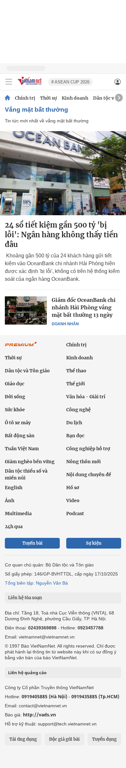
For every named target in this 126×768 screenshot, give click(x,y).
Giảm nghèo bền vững (30, 462)
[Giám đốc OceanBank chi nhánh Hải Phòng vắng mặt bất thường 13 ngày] (26, 310)
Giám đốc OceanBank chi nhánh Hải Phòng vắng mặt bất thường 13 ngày (84, 307)
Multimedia (18, 513)
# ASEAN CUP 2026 (70, 82)
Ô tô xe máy (18, 423)
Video (72, 500)
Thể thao (76, 371)
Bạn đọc (75, 436)
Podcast (75, 513)
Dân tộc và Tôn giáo (27, 371)
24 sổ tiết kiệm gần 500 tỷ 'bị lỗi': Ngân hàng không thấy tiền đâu (61, 234)
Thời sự (48, 98)
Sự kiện (93, 543)
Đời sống (15, 397)
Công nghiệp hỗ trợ (88, 449)
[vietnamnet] (30, 85)
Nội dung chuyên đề (88, 474)
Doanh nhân (65, 324)
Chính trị (25, 98)
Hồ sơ (72, 487)
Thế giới (75, 384)
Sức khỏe (15, 410)
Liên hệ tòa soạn (25, 598)
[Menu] (9, 82)
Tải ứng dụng (23, 739)
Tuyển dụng (104, 739)
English (13, 487)
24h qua (14, 526)
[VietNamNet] (7, 98)
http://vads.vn (39, 715)
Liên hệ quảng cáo (27, 672)
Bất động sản (20, 436)
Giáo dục (14, 384)
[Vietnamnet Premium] (21, 347)
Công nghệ (78, 410)
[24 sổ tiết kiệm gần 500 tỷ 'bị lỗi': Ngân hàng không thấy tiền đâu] (63, 173)
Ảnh (9, 500)
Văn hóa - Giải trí (85, 397)
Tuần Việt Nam (22, 449)
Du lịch (74, 423)
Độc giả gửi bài (64, 739)
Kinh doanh (75, 98)
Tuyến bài (32, 543)
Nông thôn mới (83, 462)
